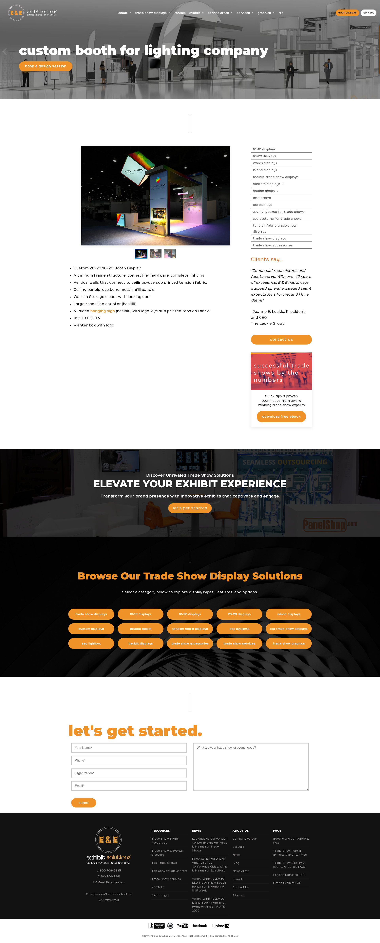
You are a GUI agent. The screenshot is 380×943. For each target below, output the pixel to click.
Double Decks (264, 191)
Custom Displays (266, 184)
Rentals (180, 13)
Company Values (245, 838)
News (196, 830)
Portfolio (157, 887)
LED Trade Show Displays (289, 629)
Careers (238, 847)
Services (243, 13)
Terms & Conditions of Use (223, 936)
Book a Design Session (45, 66)
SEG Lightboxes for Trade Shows (279, 212)
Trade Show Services (239, 643)
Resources (160, 830)
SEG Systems (239, 629)
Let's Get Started (190, 508)
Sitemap (239, 895)
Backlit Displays (140, 643)
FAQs (277, 830)
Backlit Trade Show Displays (275, 177)
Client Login (160, 895)
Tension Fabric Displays (190, 629)
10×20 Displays (264, 156)
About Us (241, 830)
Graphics (264, 13)
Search (238, 879)
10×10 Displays (264, 149)
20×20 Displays (265, 163)
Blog (236, 863)
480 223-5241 (109, 900)
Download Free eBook (281, 417)
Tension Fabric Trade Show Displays (274, 228)
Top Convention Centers (169, 871)
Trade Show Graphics (289, 643)
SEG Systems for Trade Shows (277, 218)
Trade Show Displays (151, 13)
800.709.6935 (347, 12)
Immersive (262, 198)
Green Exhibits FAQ (287, 883)
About (122, 13)
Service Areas (218, 13)
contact (368, 12)
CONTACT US (281, 339)
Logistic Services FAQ (289, 875)
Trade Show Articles (166, 879)
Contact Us (241, 887)
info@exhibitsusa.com (108, 882)
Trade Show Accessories (273, 245)
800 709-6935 (110, 870)
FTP (281, 13)
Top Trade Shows (164, 863)
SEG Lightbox (91, 643)
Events (194, 13)
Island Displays (265, 170)
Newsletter (241, 871)
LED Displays (262, 205)
